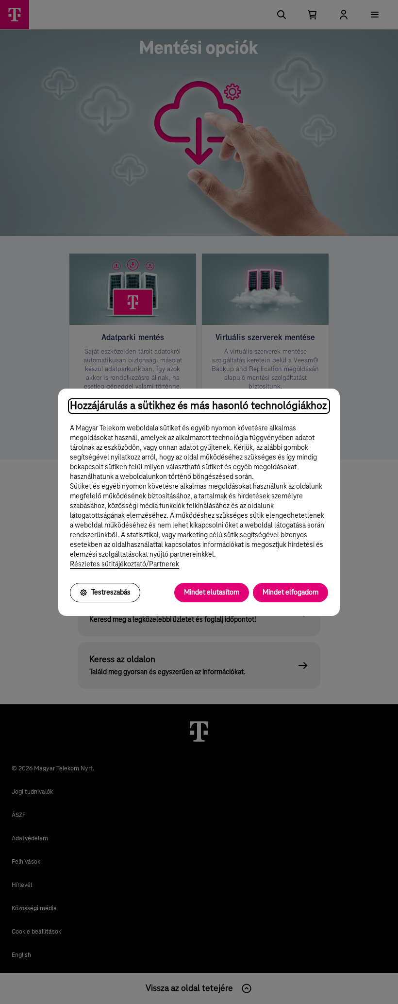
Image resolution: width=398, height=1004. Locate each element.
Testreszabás (111, 592)
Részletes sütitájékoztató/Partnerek (124, 564)
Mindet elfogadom (290, 592)
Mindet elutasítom (211, 592)
